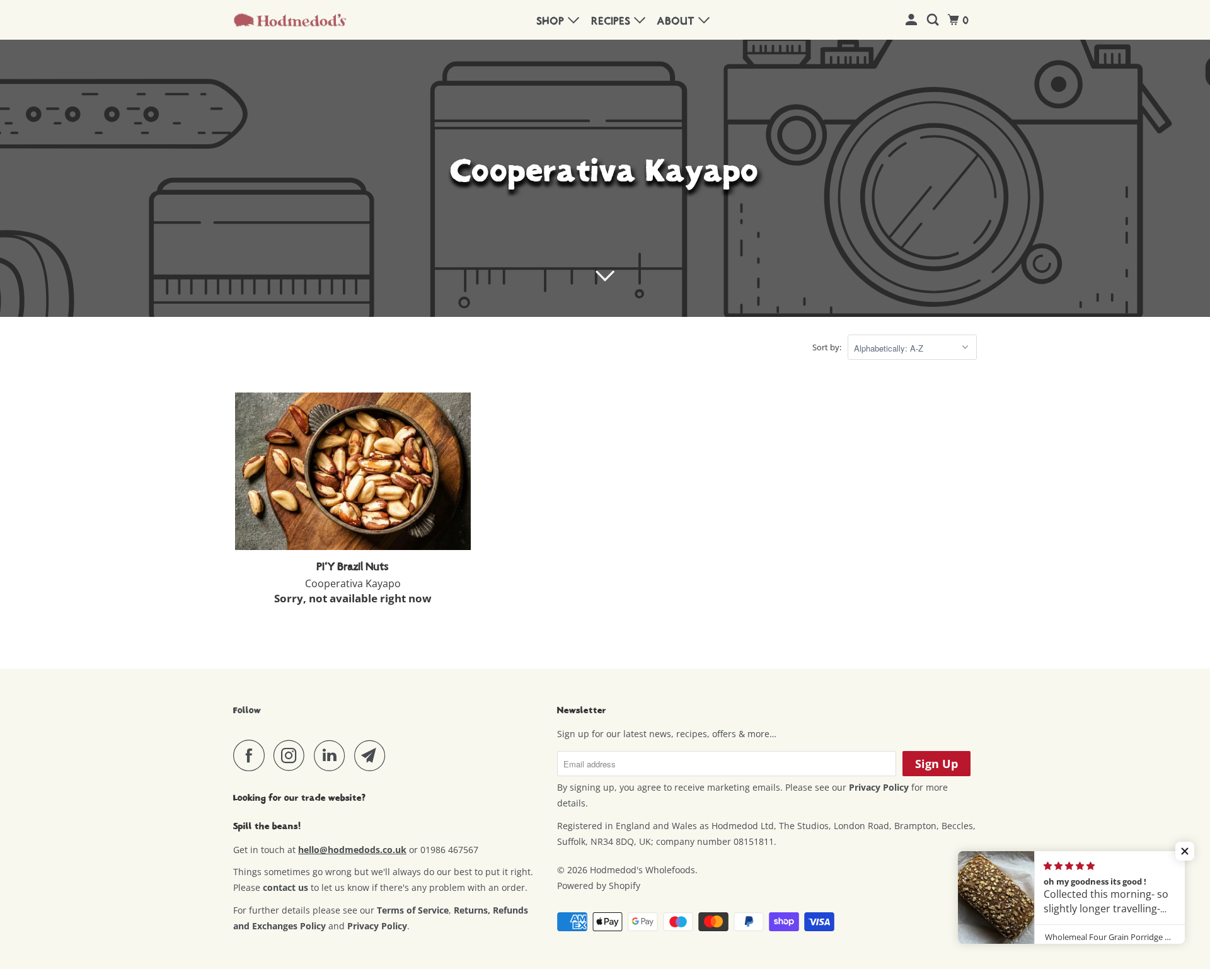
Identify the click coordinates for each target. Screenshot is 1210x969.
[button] (1184, 851)
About (677, 21)
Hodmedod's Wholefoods (642, 870)
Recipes (613, 21)
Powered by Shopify (598, 886)
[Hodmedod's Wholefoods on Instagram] (292, 755)
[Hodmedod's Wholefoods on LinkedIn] (333, 755)
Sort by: (826, 347)
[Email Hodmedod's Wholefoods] (373, 755)
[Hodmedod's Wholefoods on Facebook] (252, 755)
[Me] (913, 20)
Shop (552, 21)
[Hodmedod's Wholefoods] (290, 20)
